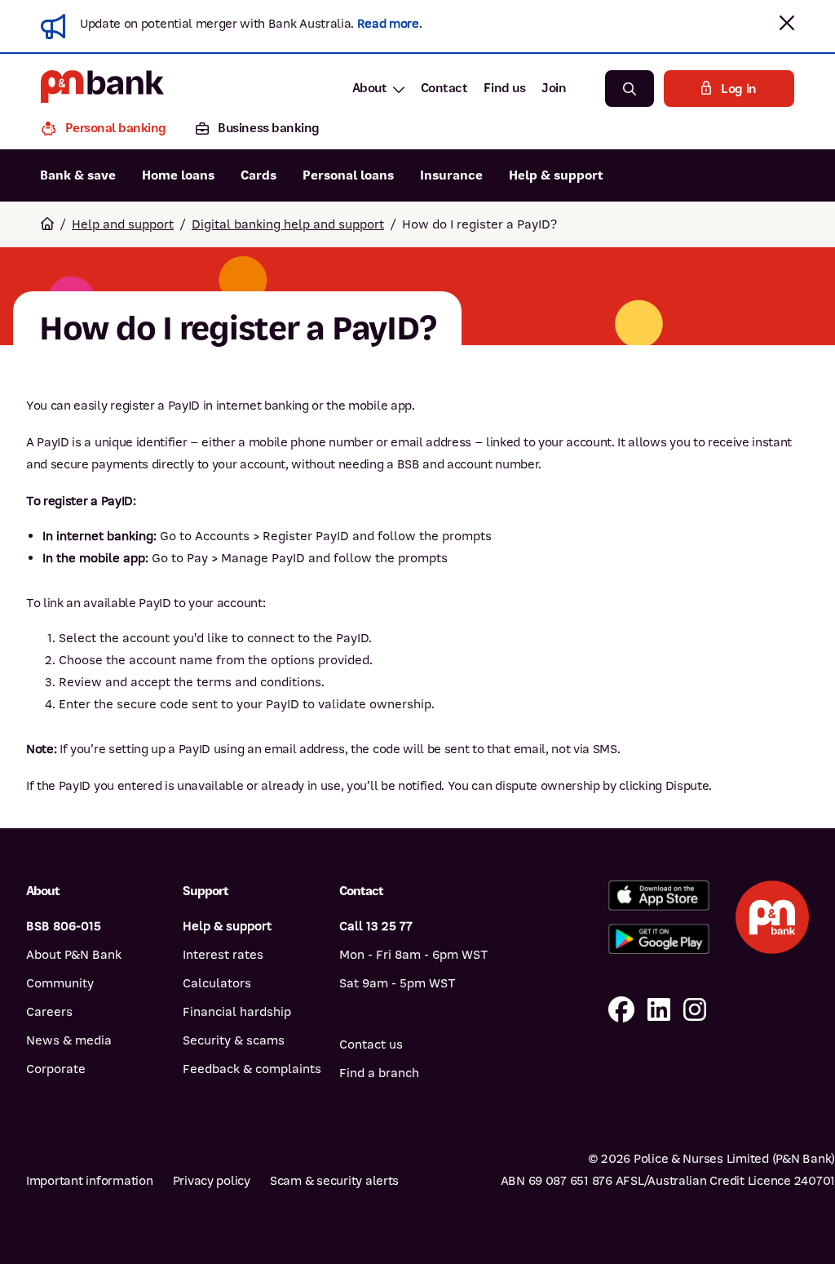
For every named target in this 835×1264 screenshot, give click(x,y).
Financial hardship (237, 1012)
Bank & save (78, 175)
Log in (739, 89)
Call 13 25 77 (376, 926)
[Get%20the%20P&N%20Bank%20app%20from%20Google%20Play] (658, 939)
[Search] (629, 88)
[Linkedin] (658, 1011)
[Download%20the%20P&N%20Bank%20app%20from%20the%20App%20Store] (658, 895)
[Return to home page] (47, 224)
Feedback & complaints (252, 1069)
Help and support (123, 224)
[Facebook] (621, 1011)
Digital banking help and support (288, 224)
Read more (388, 24)
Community (60, 983)
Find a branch (379, 1073)
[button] (787, 23)
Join (553, 88)
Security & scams (234, 1040)
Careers (49, 1012)
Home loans (178, 175)
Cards (258, 175)
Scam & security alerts (334, 1181)
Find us (504, 88)
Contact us (371, 1044)
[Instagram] (694, 1011)
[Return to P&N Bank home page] (102, 88)
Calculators (217, 983)
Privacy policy (211, 1181)
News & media (69, 1040)
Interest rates (223, 955)
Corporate (56, 1069)
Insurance (451, 175)
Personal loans (348, 175)
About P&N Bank (73, 955)
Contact (444, 88)
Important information (89, 1181)
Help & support (556, 175)
